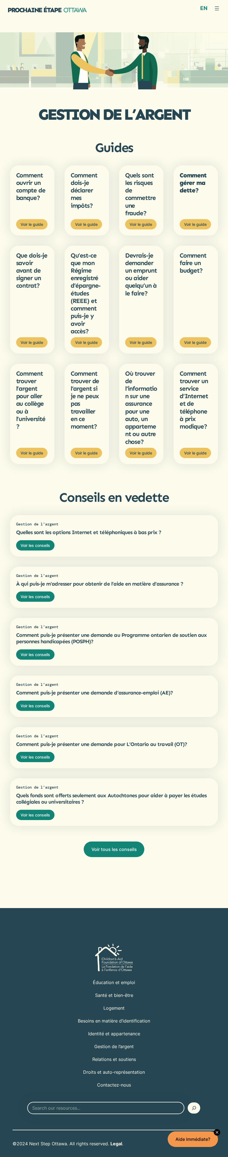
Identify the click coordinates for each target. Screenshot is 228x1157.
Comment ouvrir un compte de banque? (30, 187)
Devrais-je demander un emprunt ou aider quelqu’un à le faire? (141, 274)
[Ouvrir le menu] (217, 8)
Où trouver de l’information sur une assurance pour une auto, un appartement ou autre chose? (141, 408)
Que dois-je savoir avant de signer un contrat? (32, 271)
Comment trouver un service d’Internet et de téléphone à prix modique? (194, 400)
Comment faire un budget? (193, 263)
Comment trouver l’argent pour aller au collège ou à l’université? (30, 400)
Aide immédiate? (192, 1139)
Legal (116, 1143)
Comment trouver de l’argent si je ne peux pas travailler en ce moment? (85, 400)
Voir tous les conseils (114, 849)
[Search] (194, 1108)
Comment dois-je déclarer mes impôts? (84, 190)
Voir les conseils (35, 545)
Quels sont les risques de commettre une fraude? (140, 194)
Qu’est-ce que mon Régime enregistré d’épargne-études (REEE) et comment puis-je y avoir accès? (86, 293)
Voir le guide (32, 224)
